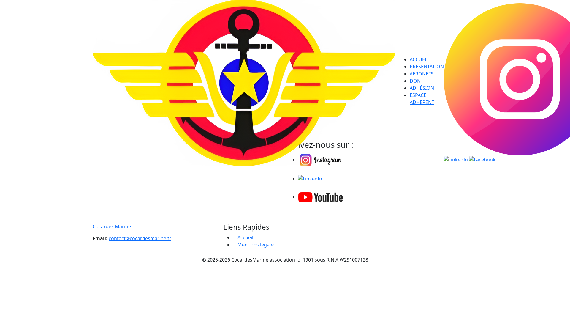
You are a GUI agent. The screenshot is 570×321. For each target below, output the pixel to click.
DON (415, 81)
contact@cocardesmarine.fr (140, 238)
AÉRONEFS (421, 73)
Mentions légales (257, 244)
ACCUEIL (419, 59)
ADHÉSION (422, 88)
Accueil (245, 237)
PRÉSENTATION (427, 66)
